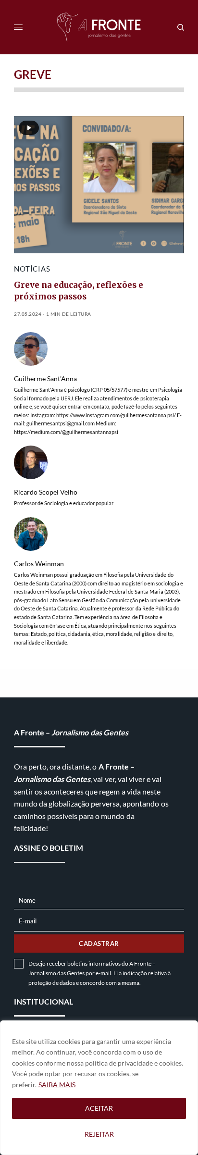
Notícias (32, 268)
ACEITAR (99, 1108)
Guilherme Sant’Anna (45, 378)
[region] (99, 1087)
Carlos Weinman (39, 563)
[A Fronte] (99, 27)
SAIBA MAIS (56, 1084)
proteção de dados (51, 982)
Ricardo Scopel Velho (45, 492)
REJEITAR (99, 1134)
